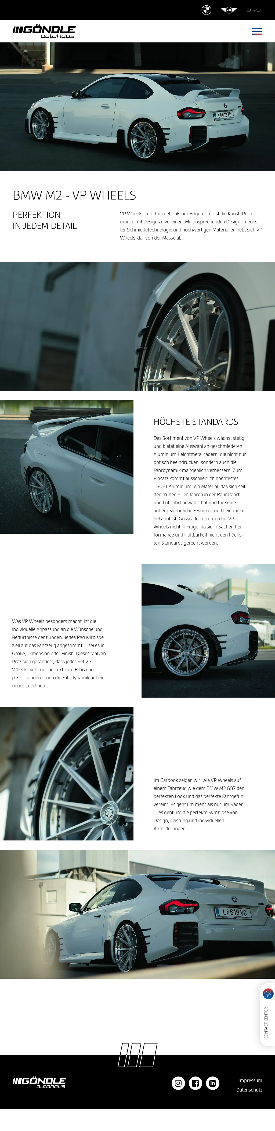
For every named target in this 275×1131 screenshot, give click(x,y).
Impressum (250, 1080)
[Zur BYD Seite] (254, 10)
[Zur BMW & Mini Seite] (219, 10)
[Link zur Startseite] (44, 31)
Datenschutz (249, 1090)
